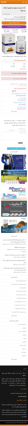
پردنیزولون (24, 349)
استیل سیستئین (23, 345)
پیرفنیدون (24, 328)
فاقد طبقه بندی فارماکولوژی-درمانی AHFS (12, 19)
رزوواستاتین (23, 352)
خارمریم (24, 66)
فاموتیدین (24, 342)
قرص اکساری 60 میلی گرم (21, 291)
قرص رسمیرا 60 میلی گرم (21, 295)
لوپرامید (24, 338)
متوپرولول (24, 355)
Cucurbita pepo (6, 14)
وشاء (14, 64)
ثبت (16, 148)
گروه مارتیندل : (22, 17)
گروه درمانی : (22, 19)
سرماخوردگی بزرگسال (22, 324)
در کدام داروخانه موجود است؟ (14, 27)
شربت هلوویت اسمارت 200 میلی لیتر (19, 312)
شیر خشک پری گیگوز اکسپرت (20, 301)
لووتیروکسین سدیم (22, 331)
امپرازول (24, 335)
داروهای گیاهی (16, 17)
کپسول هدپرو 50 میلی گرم (21, 281)
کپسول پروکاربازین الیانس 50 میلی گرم (18, 284)
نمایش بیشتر (14, 111)
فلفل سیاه (13, 66)
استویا (24, 64)
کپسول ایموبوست (22, 288)
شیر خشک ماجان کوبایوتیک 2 (20, 305)
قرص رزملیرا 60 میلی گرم (21, 298)
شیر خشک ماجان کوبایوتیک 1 (20, 308)
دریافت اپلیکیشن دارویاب (14, 23)
